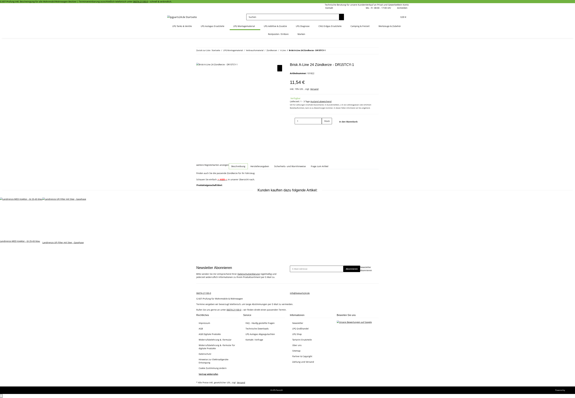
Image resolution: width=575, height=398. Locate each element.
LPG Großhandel (300, 328)
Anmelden (402, 7)
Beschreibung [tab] (238, 166)
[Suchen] (341, 17)
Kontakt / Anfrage (254, 339)
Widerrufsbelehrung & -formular (215, 339)
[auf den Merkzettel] (279, 68)
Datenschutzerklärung (248, 274)
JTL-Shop (569, 390)
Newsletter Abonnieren (366, 269)
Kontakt (329, 7)
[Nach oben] (1, 396)
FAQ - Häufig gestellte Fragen (260, 323)
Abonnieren (352, 268)
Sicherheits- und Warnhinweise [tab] (290, 166)
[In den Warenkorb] (198, 61)
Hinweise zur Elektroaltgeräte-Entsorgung (214, 361)
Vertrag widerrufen (208, 374)
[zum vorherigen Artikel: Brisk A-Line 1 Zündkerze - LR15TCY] (328, 51)
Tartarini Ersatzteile (302, 339)
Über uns (297, 345)
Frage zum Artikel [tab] (319, 166)
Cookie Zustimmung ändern (213, 368)
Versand (314, 89)
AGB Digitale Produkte (210, 334)
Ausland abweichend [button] (321, 101)
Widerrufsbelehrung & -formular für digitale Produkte (217, 347)
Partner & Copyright (302, 356)
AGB (201, 328)
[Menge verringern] (292, 121)
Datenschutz (205, 353)
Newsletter (297, 323)
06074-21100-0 (140, 1)
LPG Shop (297, 334)
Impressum (204, 323)
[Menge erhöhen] (324, 127)
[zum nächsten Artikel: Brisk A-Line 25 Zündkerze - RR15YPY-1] (333, 51)
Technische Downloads (257, 328)
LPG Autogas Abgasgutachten (260, 334)
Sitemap (296, 350)
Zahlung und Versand (303, 361)
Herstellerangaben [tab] (259, 166)
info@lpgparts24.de (300, 293)
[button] (390, 17)
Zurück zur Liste (203, 50)
